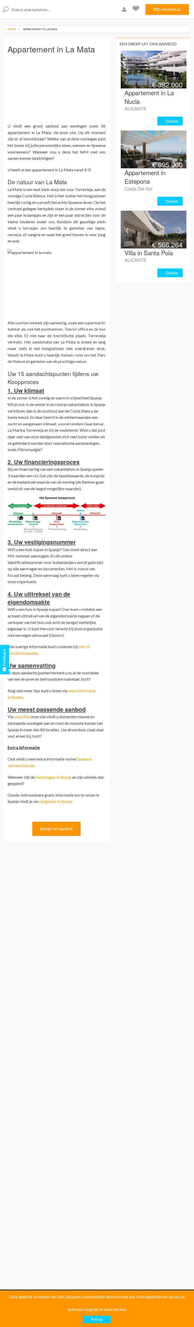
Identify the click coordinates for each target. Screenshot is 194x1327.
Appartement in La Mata (40, 29)
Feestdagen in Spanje (53, 777)
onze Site (22, 716)
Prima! (97, 1319)
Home (12, 29)
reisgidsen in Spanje (55, 801)
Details (171, 121)
